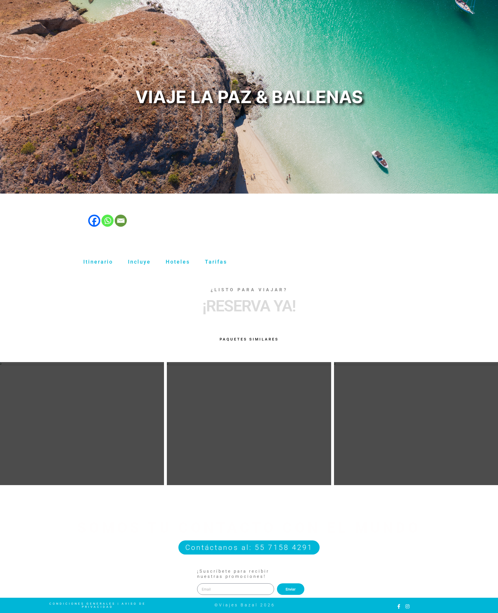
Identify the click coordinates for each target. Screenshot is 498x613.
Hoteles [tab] (178, 262)
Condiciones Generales (82, 603)
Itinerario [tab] (98, 262)
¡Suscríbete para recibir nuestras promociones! (233, 574)
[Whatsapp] (107, 221)
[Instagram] (407, 606)
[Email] (121, 221)
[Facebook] (94, 221)
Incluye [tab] (139, 262)
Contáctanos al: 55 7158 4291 (249, 547)
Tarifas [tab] (216, 262)
